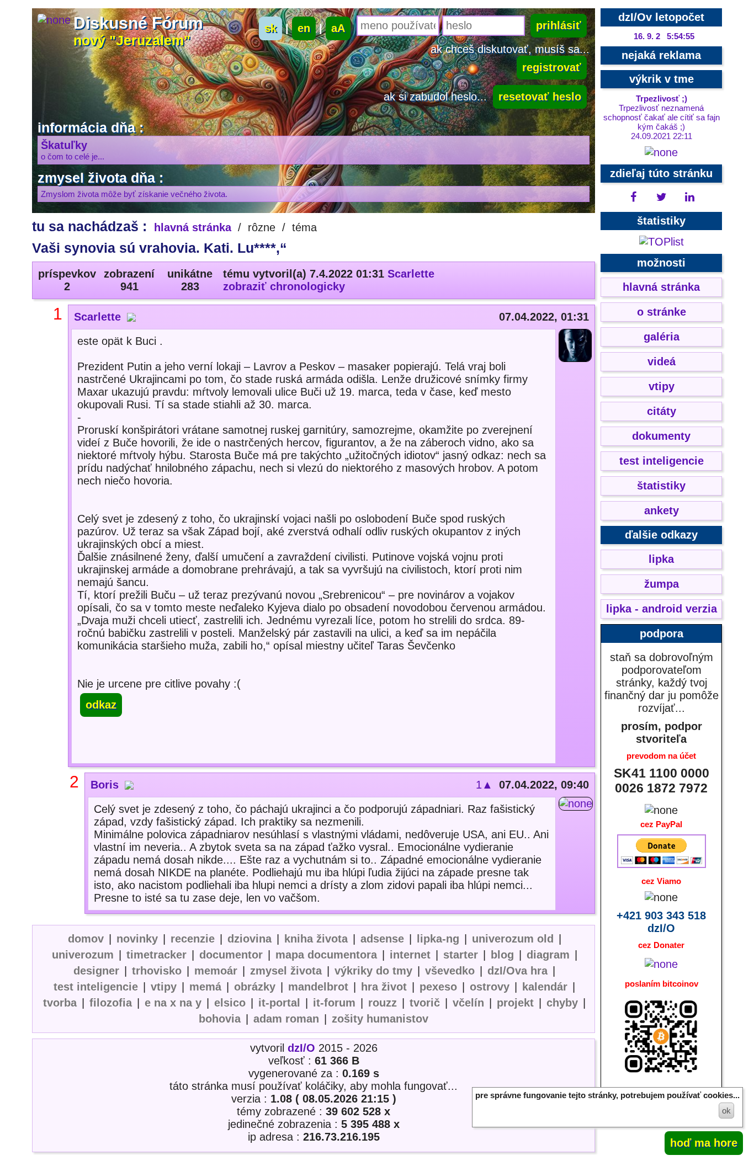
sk (270, 28)
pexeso (438, 987)
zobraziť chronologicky (284, 286)
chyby (562, 1003)
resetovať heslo (539, 96)
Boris (105, 785)
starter (460, 955)
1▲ (484, 785)
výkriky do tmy (373, 971)
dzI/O (301, 1048)
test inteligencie (96, 987)
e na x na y (173, 1003)
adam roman (286, 1019)
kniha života (316, 939)
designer (96, 971)
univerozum (83, 955)
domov (86, 939)
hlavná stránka (192, 227)
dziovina (249, 939)
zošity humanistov (380, 1019)
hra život (384, 987)
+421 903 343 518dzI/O (661, 921)
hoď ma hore (703, 1143)
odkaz (101, 705)
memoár (215, 971)
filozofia (110, 1003)
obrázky (254, 987)
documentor (231, 955)
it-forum (334, 1003)
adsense (382, 939)
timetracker (156, 955)
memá (205, 987)
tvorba (60, 1003)
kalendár (544, 987)
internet (410, 955)
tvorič (425, 1003)
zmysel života (286, 971)
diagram (548, 955)
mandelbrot (318, 987)
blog (502, 955)
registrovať (551, 67)
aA (338, 28)
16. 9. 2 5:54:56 (664, 36)
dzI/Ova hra (517, 971)
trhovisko (157, 971)
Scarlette (410, 274)
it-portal (279, 1003)
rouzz (382, 1003)
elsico (230, 1003)
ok (726, 1110)
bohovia (220, 1019)
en (304, 28)
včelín (468, 1003)
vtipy (164, 987)
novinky (137, 939)
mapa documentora (326, 955)
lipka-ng (438, 939)
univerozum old (513, 939)
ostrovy (489, 987)
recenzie (193, 939)
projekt (515, 1003)
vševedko (450, 971)
